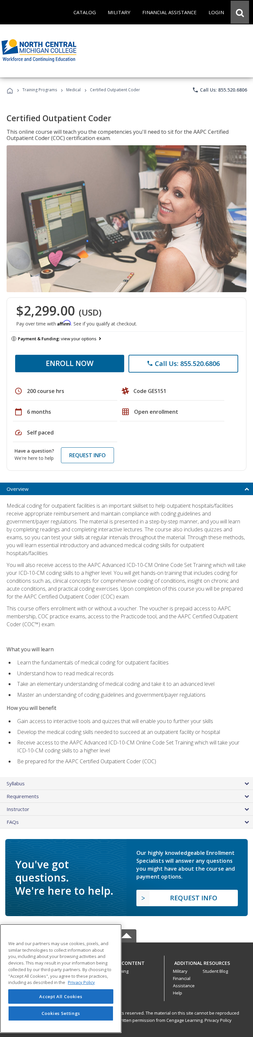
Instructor (18, 809)
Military (180, 971)
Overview (18, 489)
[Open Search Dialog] (240, 12)
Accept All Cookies (60, 996)
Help (177, 993)
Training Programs (39, 90)
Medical (73, 90)
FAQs (13, 822)
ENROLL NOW (70, 363)
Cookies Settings (61, 1013)
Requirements (23, 796)
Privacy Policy (218, 1020)
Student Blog (215, 971)
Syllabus (16, 783)
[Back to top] (126, 961)
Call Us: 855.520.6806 (219, 90)
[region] (61, 978)
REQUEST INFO (87, 455)
